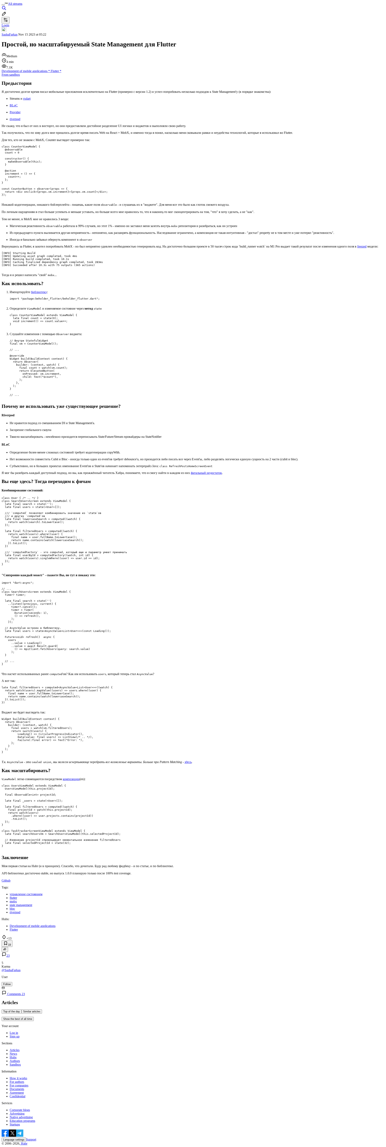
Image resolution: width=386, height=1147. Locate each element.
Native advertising (21, 1117)
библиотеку (39, 292)
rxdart (27, 98)
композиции (71, 779)
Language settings (14, 1139)
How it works (18, 1078)
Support (31, 1139)
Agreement (17, 1092)
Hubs (13, 1057)
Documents (17, 1089)
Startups (15, 1124)
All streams (15, 3)
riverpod (15, 119)
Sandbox (15, 1064)
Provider (15, 112)
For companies (19, 1085)
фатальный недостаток (206, 473)
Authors (15, 1061)
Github (6, 880)
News (13, 1053)
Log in (14, 1032)
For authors (17, 1082)
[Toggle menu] (3, 4)
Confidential (17, 1096)
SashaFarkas (9, 34)
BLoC (14, 105)
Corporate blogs (20, 1110)
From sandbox (11, 74)
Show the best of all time (17, 1018)
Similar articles (31, 1011)
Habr (23, 1143)
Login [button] (5, 25)
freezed (361, 246)
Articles (15, 1050)
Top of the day (11, 1011)
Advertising (17, 1113)
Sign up (15, 1036)
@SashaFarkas (11, 970)
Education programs (22, 1120)
